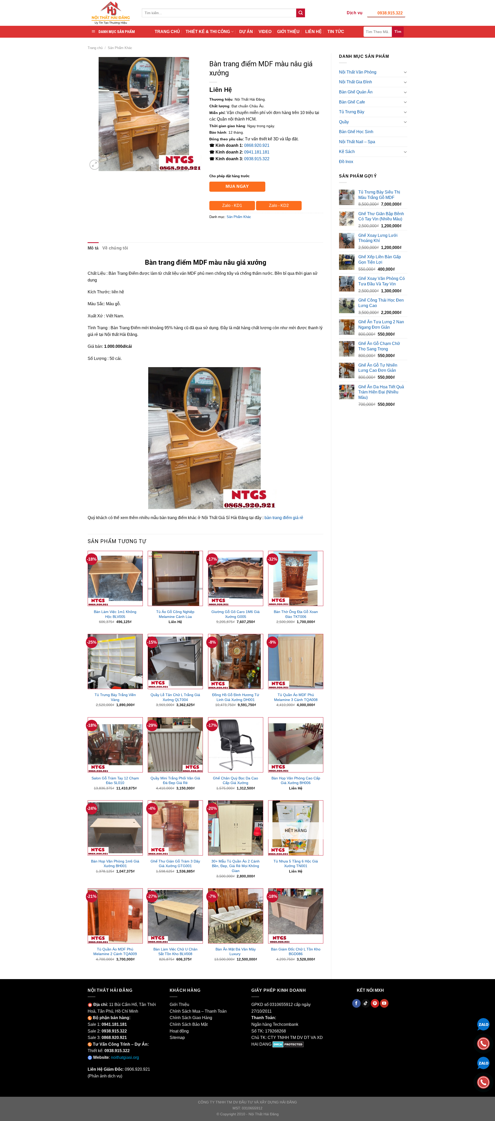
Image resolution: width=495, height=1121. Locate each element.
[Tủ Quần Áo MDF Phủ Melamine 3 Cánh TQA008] (295, 661)
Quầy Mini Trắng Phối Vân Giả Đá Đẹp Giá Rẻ (175, 780)
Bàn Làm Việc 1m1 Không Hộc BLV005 (115, 614)
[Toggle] (405, 72)
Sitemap (177, 1037)
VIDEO (265, 31)
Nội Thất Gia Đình (355, 82)
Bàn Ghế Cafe (352, 102)
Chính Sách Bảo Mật (189, 1024)
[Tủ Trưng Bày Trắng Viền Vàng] (115, 661)
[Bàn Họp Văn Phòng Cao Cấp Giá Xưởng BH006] (295, 744)
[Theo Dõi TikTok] (365, 1003)
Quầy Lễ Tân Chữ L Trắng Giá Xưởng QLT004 (175, 697)
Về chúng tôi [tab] (115, 248)
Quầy (344, 122)
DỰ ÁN (246, 31)
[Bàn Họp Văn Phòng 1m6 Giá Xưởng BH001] (115, 828)
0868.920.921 (256, 145)
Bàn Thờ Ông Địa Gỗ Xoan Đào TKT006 (296, 614)
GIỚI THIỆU (288, 31)
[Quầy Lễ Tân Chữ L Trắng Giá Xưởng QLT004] (175, 661)
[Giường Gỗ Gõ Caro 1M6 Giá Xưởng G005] (235, 578)
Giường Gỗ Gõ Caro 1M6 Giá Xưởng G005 (235, 614)
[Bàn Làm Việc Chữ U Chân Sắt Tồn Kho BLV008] (175, 915)
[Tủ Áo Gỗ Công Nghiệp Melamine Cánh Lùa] (175, 578)
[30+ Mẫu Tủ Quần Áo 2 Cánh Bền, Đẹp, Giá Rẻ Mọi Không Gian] (235, 828)
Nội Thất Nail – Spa (357, 142)
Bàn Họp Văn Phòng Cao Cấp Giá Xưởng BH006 (295, 780)
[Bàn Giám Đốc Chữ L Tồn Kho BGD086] (295, 915)
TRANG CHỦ (167, 31)
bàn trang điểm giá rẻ (284, 517)
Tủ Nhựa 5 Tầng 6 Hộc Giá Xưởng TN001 (296, 863)
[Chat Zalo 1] (483, 1024)
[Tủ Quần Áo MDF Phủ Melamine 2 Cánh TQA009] (115, 915)
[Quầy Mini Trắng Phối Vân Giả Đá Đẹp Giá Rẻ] (175, 744)
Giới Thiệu (179, 1004)
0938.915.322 (390, 13)
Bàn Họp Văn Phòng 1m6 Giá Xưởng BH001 (115, 863)
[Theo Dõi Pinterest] (375, 1003)
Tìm (397, 31)
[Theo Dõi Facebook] (356, 1003)
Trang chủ (95, 48)
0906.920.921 (137, 1069)
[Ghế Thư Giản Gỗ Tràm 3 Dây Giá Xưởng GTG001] (175, 828)
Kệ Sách (347, 151)
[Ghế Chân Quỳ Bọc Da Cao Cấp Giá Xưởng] (235, 744)
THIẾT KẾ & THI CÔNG (208, 31)
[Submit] (300, 13)
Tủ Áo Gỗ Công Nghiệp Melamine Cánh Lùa (175, 614)
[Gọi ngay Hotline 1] (483, 1043)
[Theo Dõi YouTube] (384, 1003)
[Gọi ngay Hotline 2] (483, 1082)
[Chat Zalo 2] (483, 1062)
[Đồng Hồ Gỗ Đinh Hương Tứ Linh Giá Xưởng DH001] (235, 661)
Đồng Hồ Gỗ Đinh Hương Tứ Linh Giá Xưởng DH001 (235, 697)
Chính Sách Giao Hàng (191, 1017)
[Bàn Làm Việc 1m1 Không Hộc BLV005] (115, 578)
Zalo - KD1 (232, 205)
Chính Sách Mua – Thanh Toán (198, 1011)
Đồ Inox (346, 161)
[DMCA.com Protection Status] (288, 1044)
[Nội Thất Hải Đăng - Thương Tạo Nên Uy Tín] (111, 13)
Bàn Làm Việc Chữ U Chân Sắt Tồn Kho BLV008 (175, 951)
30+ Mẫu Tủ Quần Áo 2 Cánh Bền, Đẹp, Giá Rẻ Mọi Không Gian (235, 866)
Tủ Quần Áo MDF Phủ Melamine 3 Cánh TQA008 (296, 697)
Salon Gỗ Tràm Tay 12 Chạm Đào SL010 (115, 780)
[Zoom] (94, 165)
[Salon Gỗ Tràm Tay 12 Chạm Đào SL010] (115, 744)
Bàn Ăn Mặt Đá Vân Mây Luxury (236, 951)
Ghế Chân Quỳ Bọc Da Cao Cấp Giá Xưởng (235, 780)
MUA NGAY (237, 186)
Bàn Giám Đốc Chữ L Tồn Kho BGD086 (295, 951)
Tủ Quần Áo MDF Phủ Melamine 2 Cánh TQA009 (115, 951)
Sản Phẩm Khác (120, 48)
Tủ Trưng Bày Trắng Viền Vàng (115, 697)
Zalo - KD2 (279, 205)
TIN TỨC (335, 31)
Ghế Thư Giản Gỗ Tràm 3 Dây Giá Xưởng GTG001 (175, 863)
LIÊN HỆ (313, 31)
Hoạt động (179, 1031)
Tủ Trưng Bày (351, 112)
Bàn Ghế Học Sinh (356, 132)
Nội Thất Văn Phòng (357, 72)
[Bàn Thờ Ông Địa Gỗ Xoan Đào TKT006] (295, 578)
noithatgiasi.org (125, 1057)
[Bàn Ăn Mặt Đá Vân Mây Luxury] (235, 915)
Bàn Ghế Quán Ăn (356, 92)
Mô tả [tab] (93, 248)
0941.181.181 (256, 152)
